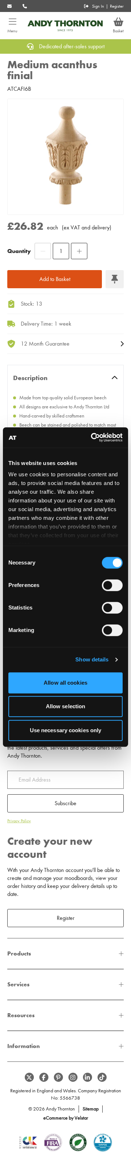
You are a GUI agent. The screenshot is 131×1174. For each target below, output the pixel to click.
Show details (91, 659)
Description (30, 378)
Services (18, 984)
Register (117, 6)
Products (19, 953)
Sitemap (91, 1109)
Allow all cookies (65, 683)
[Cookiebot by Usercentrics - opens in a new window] (92, 437)
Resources (21, 1015)
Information (23, 1046)
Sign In (98, 6)
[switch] (112, 585)
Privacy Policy (19, 820)
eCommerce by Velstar (65, 1118)
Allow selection (66, 706)
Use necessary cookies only (66, 730)
